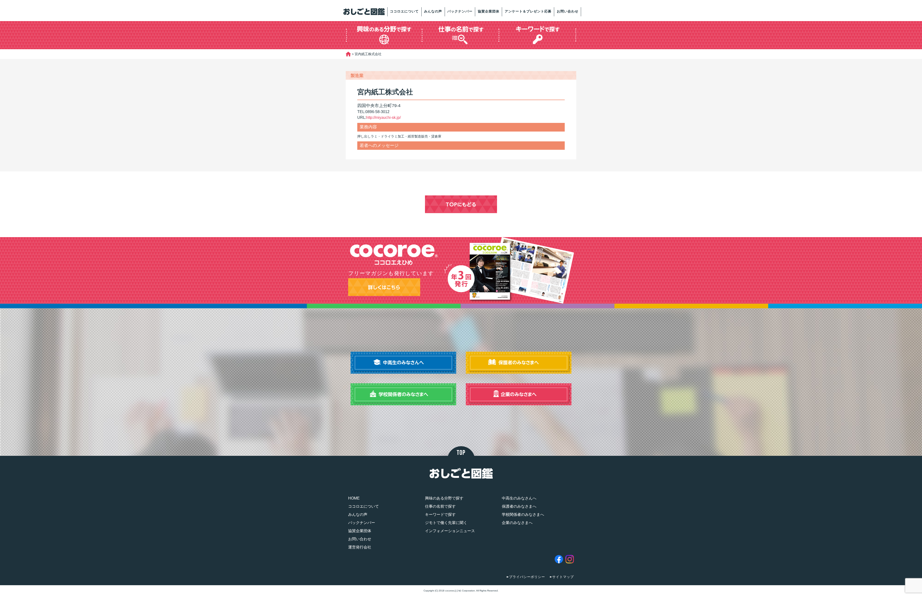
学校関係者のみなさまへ (523, 514)
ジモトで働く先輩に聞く (446, 523)
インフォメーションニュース (450, 531)
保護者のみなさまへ (519, 506)
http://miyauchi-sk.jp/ (383, 117)
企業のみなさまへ (517, 523)
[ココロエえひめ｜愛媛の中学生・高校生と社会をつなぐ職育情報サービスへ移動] (348, 54)
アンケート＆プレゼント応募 (528, 11)
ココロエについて (404, 11)
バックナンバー (460, 11)
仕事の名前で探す (440, 506)
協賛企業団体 (488, 11)
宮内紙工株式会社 (385, 92)
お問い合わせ (567, 11)
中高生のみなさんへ (519, 498)
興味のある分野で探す (444, 498)
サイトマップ (563, 577)
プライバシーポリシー (527, 577)
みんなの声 (433, 11)
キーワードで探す (440, 514)
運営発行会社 (359, 547)
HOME (354, 498)
